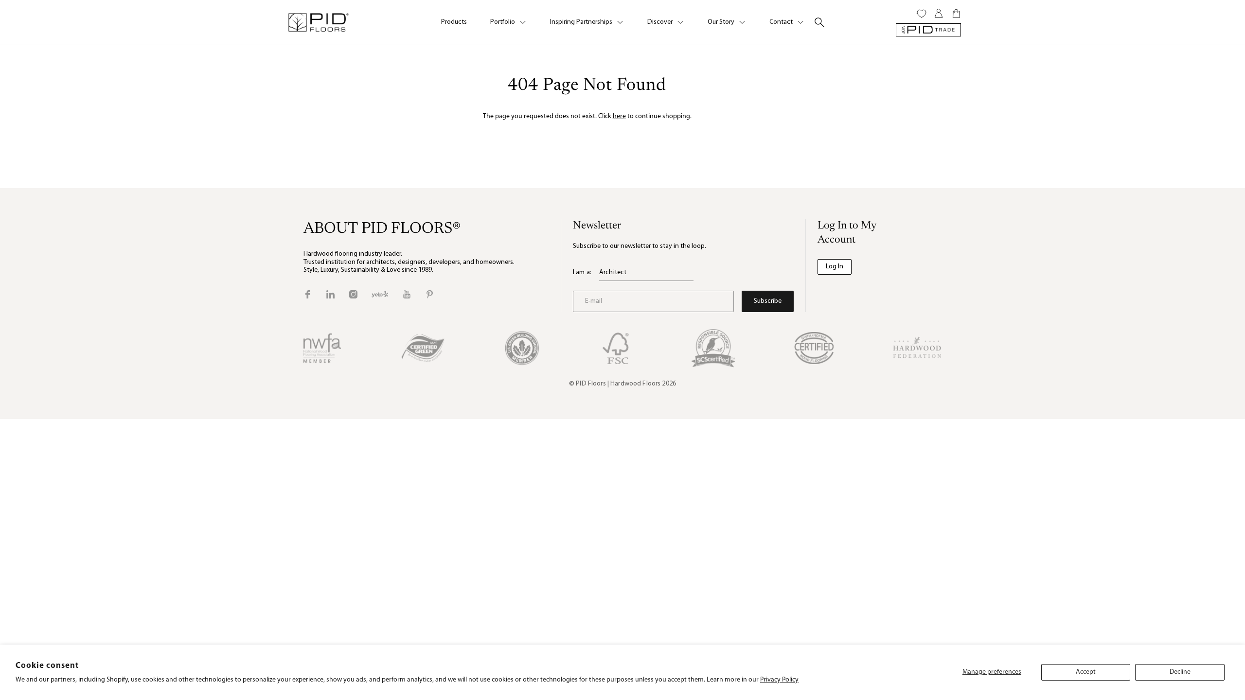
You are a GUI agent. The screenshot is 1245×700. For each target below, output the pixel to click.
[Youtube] (407, 294)
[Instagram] (353, 294)
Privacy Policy (779, 679)
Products (454, 22)
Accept (1086, 672)
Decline (1180, 672)
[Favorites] (921, 13)
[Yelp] (380, 294)
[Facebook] (307, 294)
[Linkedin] (330, 294)
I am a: (582, 272)
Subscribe (768, 301)
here (619, 116)
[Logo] (318, 22)
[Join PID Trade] (928, 29)
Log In (834, 266)
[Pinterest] (430, 294)
